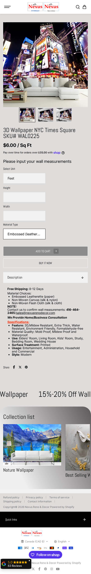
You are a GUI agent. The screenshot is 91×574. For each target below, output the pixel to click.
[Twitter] (20, 367)
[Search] (77, 7)
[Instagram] (51, 568)
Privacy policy (34, 497)
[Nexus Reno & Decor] (43, 7)
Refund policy (11, 497)
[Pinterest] (26, 367)
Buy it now (45, 263)
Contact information (40, 501)
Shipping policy (12, 501)
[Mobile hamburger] (7, 7)
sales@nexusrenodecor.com (35, 313)
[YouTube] (57, 568)
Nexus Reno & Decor (37, 507)
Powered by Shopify (62, 507)
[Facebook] (14, 367)
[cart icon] (84, 7)
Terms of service (59, 497)
